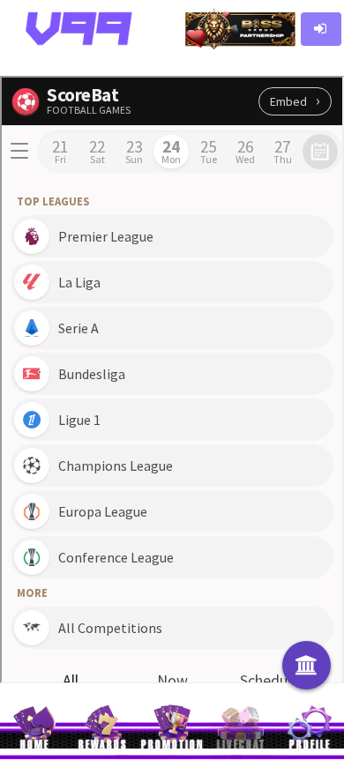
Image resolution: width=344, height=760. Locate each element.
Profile (310, 746)
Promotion (172, 746)
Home (34, 746)
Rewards (103, 746)
